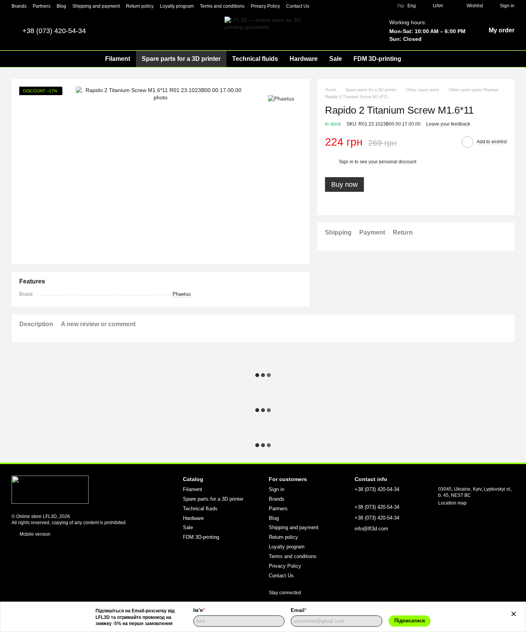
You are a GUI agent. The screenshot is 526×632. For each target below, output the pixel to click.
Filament (117, 58)
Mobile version (34, 534)
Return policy (140, 6)
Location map (452, 503)
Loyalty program (177, 6)
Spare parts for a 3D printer (181, 58)
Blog (61, 6)
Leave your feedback (448, 124)
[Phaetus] (281, 98)
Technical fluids (255, 58)
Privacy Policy (265, 6)
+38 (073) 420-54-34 (54, 30)
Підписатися (409, 621)
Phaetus (182, 294)
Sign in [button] (346, 162)
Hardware (304, 58)
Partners (41, 6)
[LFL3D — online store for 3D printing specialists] (50, 489)
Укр (400, 5)
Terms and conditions (222, 6)
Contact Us (297, 6)
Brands (19, 6)
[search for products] (421, 59)
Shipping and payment (96, 6)
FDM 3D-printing (377, 58)
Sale (335, 58)
